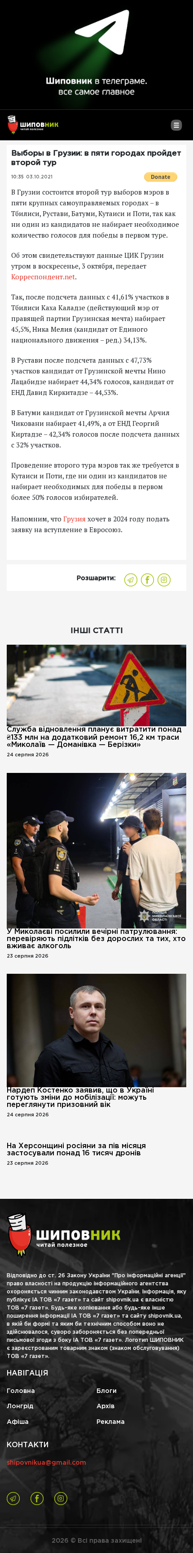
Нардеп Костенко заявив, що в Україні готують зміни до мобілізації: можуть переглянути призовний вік (80, 1097)
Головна (21, 1391)
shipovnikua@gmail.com (46, 1463)
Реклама (110, 1422)
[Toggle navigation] (176, 128)
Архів (105, 1406)
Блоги (106, 1391)
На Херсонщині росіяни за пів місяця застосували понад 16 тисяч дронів (76, 1150)
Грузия (74, 518)
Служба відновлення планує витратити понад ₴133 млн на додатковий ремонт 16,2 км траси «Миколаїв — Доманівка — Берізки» (94, 737)
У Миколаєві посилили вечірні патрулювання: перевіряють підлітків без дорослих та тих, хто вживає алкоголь (96, 939)
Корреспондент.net (43, 276)
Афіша (18, 1422)
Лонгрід (20, 1406)
